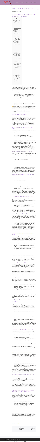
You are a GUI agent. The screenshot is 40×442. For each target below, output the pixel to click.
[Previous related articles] (34, 424)
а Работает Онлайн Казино (17, 20)
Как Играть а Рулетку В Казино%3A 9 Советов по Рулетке (17, 39)
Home (4, 5)
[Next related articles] (35, 424)
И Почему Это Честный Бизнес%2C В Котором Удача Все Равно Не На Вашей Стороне (18, 57)
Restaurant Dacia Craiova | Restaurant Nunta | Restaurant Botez (11, 439)
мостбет (22, 120)
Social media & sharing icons (17, 441)
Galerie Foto (6, 5)
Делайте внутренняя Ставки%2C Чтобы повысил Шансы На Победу (17, 66)
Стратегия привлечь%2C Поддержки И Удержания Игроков (17, 78)
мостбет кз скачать (14, 157)
